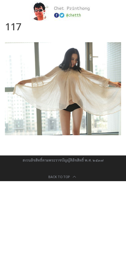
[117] (63, 133)
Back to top (59, 176)
